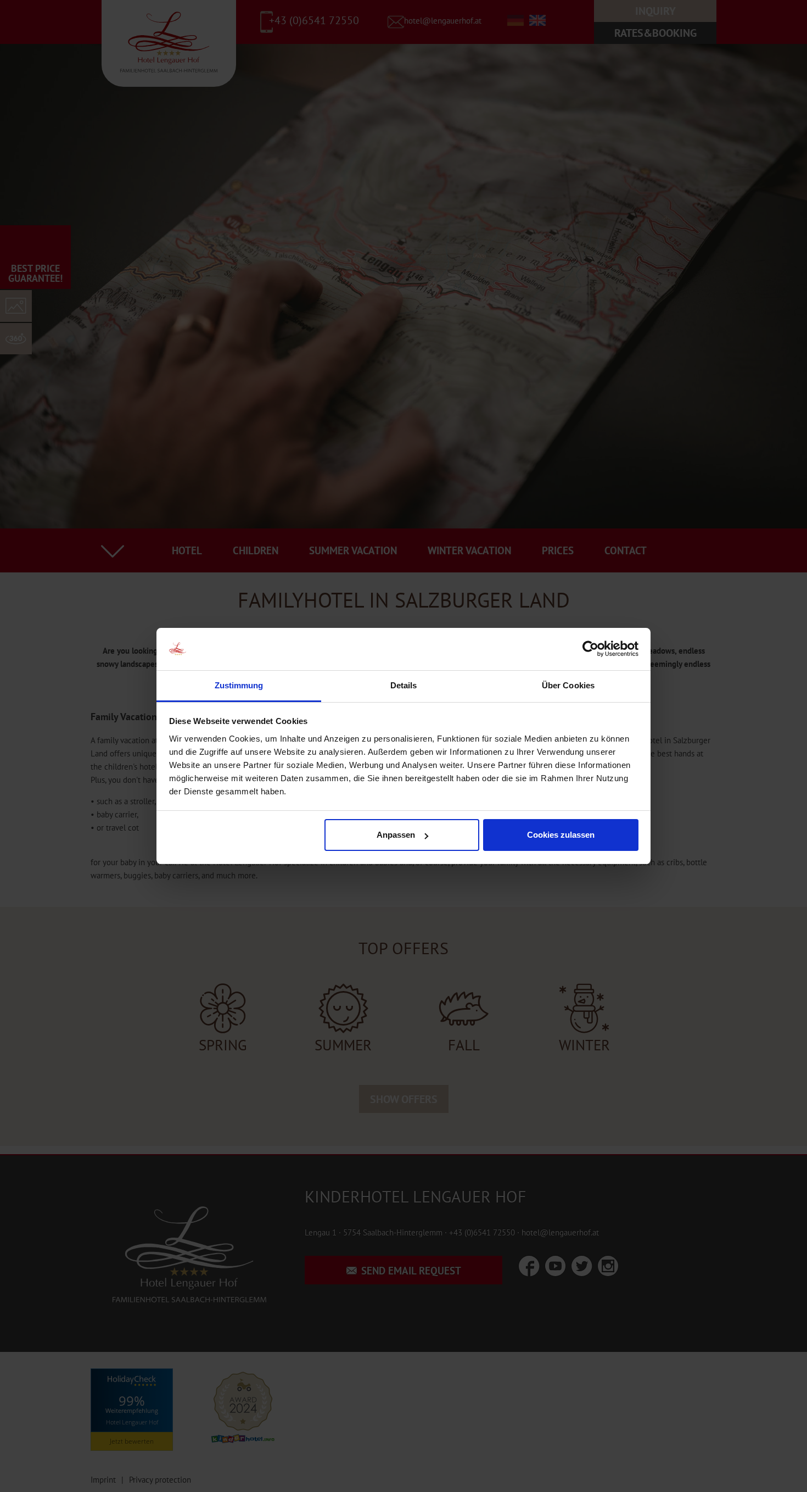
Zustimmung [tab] (239, 685)
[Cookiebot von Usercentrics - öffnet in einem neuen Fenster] (590, 649)
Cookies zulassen (561, 834)
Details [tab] (403, 685)
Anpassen (396, 834)
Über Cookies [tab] (568, 685)
